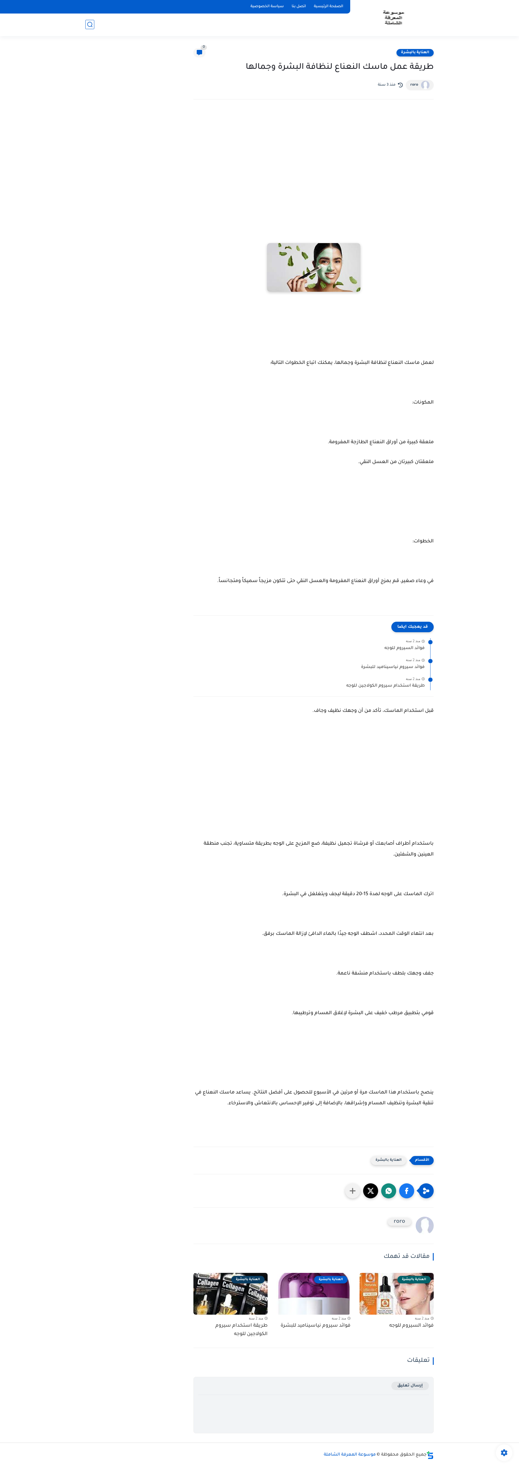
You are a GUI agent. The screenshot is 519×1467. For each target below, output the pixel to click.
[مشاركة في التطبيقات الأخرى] (352, 1190)
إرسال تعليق (410, 1385)
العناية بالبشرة (415, 52)
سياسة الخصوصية (267, 7)
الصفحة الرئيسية (328, 7)
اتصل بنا (299, 7)
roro (414, 85)
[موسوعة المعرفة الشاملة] (393, 17)
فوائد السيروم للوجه (404, 648)
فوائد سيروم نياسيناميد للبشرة (393, 667)
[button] (406, 1190)
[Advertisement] (313, 156)
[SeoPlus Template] (430, 1455)
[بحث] (89, 24)
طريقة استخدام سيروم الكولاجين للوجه (385, 686)
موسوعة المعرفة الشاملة (350, 1455)
